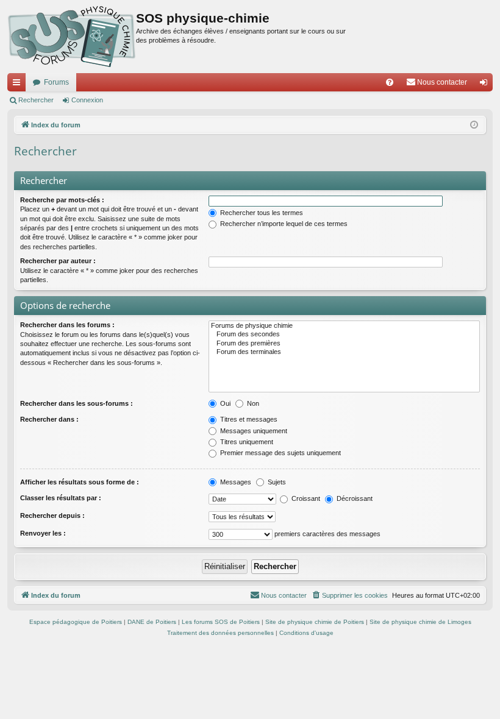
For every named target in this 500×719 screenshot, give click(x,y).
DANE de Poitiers (151, 621)
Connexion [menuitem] (486, 84)
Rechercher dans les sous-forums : (76, 403)
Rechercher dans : (49, 419)
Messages (234, 482)
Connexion (87, 100)
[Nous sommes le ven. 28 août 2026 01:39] (474, 125)
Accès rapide (19, 84)
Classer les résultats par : (60, 497)
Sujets (276, 482)
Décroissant (354, 498)
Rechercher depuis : (52, 515)
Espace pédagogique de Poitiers (75, 621)
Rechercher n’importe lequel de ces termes (283, 223)
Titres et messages (247, 419)
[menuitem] (389, 82)
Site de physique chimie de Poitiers (314, 621)
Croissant (305, 498)
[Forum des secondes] (344, 334)
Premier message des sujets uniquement (279, 452)
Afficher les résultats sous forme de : (79, 482)
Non (252, 403)
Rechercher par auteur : (58, 260)
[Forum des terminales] (344, 352)
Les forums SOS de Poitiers (221, 621)
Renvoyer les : (43, 533)
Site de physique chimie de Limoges (420, 621)
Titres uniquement (245, 441)
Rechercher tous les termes (260, 212)
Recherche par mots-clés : (62, 200)
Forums (56, 82)
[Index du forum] (71, 36)
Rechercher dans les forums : (67, 324)
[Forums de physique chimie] (344, 326)
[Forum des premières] (344, 343)
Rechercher (36, 100)
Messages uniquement (252, 430)
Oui (224, 403)
